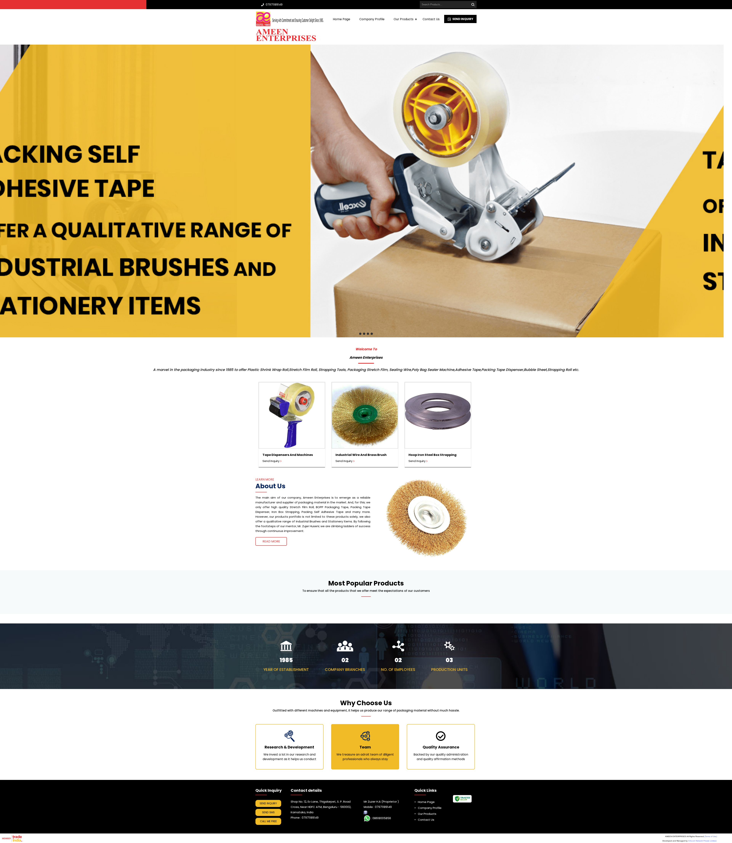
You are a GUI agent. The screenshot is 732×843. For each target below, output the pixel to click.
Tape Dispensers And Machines (287, 455)
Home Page (341, 19)
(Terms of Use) (710, 836)
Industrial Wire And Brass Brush (361, 455)
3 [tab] (368, 334)
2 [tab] (364, 334)
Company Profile (371, 19)
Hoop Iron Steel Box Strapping (433, 455)
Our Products (403, 19)
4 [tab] (372, 334)
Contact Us (431, 19)
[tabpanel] (366, 191)
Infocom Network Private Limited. (702, 841)
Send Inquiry (462, 19)
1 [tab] (360, 334)
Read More (271, 541)
